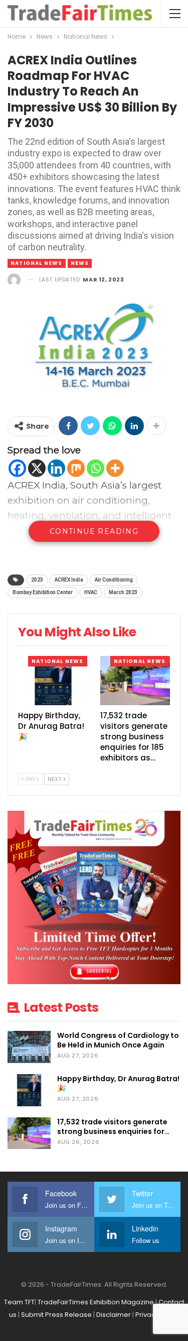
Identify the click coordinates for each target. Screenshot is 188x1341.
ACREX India (69, 580)
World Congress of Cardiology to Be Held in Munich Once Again (118, 1040)
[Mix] (76, 468)
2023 (37, 580)
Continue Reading (94, 531)
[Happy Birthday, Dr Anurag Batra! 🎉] (53, 680)
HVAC (90, 592)
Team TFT (19, 1302)
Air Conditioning (114, 580)
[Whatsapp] (95, 468)
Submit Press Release (56, 1314)
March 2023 (123, 592)
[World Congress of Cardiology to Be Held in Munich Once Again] (29, 1047)
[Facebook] (17, 468)
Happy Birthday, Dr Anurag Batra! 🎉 (118, 1083)
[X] (37, 468)
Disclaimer (113, 1314)
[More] (115, 468)
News (80, 263)
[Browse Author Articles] (14, 279)
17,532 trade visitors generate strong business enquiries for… (113, 1126)
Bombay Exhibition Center (43, 592)
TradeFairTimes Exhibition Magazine (96, 1302)
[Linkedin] (56, 468)
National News (37, 263)
